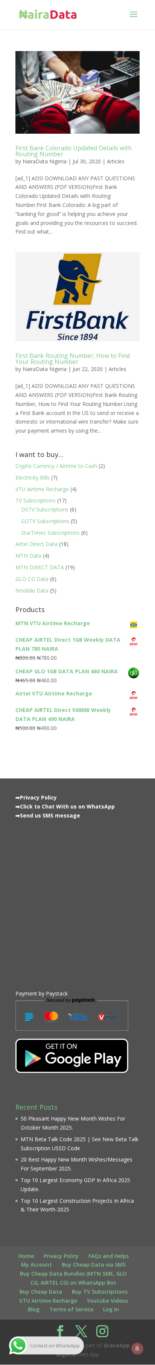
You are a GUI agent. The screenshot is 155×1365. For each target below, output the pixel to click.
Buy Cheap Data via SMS (94, 1264)
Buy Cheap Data (41, 1291)
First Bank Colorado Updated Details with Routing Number (73, 151)
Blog (34, 1309)
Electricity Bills (32, 477)
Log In (111, 1309)
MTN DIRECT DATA (39, 567)
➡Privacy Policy (36, 797)
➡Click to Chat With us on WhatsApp (65, 806)
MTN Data (28, 555)
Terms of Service (71, 1309)
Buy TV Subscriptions (100, 1291)
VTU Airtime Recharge (42, 489)
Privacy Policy (61, 1255)
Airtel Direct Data (36, 544)
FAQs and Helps (108, 1255)
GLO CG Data (32, 578)
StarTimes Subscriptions (50, 532)
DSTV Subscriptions (44, 509)
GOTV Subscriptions (45, 521)
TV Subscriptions (35, 500)
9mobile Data (32, 590)
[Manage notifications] (137, 1348)
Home (26, 1255)
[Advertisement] (77, 902)
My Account (36, 1264)
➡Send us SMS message (47, 815)
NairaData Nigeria (45, 161)
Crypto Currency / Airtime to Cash (56, 465)
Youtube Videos (107, 1300)
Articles (116, 161)
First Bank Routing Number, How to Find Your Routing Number (72, 358)
